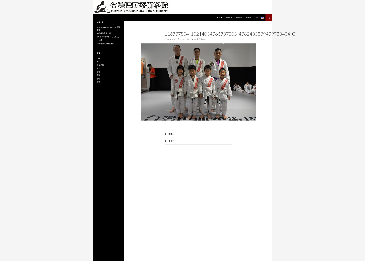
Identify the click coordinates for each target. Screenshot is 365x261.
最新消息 (239, 18)
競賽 (98, 82)
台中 (98, 72)
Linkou (99, 58)
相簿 (256, 18)
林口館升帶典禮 (200, 39)
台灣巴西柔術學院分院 (105, 44)
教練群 (228, 18)
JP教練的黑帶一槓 (104, 33)
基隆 (98, 75)
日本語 (248, 18)
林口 (98, 62)
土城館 (99, 40)
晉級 (98, 79)
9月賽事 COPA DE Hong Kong (108, 37)
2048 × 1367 (185, 39)
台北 (98, 68)
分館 (218, 18)
